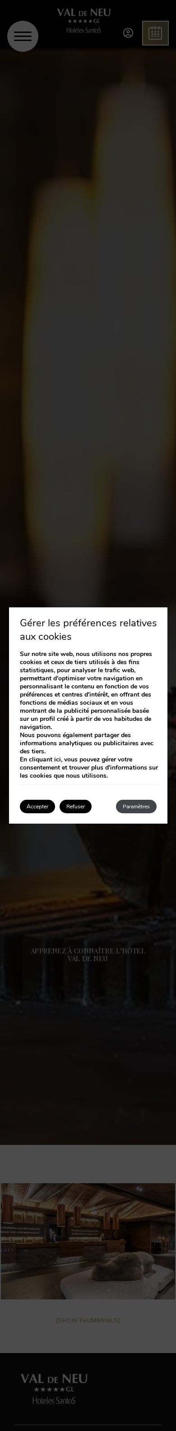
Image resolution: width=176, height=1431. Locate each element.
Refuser (75, 806)
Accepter (37, 806)
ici (57, 759)
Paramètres (136, 806)
